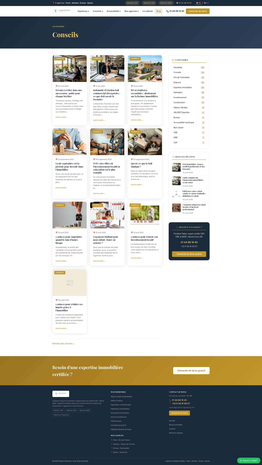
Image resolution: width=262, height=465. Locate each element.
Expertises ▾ (83, 11)
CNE (189, 132)
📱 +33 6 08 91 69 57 (179, 403)
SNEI (189, 137)
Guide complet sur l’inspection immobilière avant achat (193, 180)
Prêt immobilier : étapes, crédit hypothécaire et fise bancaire (194, 166)
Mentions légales (176, 433)
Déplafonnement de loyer (121, 429)
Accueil (172, 421)
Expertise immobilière (189, 87)
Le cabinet (148, 11)
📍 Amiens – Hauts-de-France (123, 444)
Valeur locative (117, 401)
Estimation (189, 92)
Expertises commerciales (121, 405)
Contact (172, 429)
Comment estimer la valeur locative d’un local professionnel (194, 207)
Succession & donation (120, 413)
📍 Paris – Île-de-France (120, 440)
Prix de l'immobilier (189, 77)
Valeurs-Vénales (189, 107)
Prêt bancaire (116, 421)
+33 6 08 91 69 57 (189, 246)
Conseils (189, 72)
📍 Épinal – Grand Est (119, 452)
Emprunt (189, 82)
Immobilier (189, 67)
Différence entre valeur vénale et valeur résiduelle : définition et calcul (194, 193)
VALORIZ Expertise (189, 112)
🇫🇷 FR (198, 3)
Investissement (189, 97)
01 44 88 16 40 (189, 242)
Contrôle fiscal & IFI (118, 425)
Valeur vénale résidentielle (121, 397)
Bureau (189, 117)
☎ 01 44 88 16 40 (183, 3)
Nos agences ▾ (131, 11)
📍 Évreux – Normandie (120, 448)
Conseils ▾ (98, 11)
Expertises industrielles (120, 409)
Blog (159, 11)
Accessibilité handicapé (189, 122)
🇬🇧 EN (206, 3)
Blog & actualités (175, 425)
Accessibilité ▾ (113, 11)
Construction (189, 102)
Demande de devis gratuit (189, 254)
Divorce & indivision (119, 417)
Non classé (189, 127)
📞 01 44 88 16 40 (175, 11)
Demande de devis (198, 11)
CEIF (189, 142)
